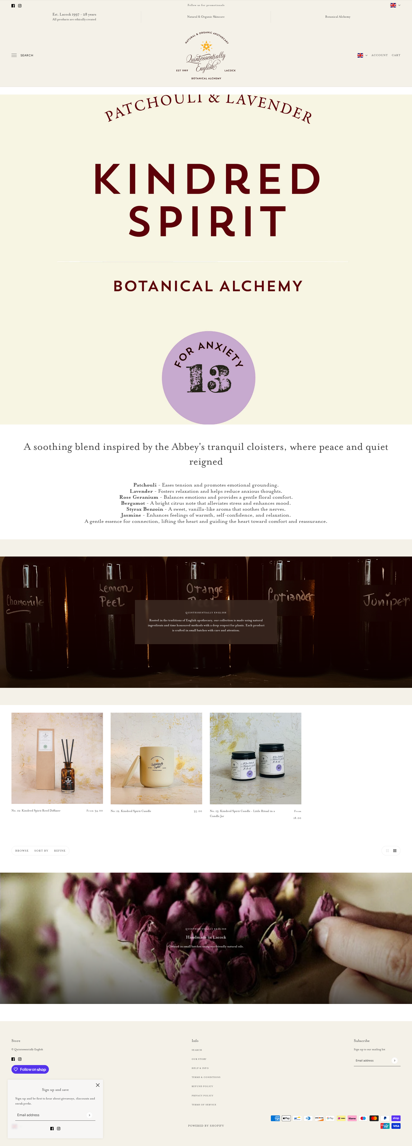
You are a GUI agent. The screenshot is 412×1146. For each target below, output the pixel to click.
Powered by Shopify (206, 1125)
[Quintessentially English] (206, 55)
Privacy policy (202, 1095)
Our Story (199, 1059)
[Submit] (89, 1115)
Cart (396, 55)
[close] (97, 1084)
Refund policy (202, 1086)
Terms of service (204, 1104)
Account (379, 55)
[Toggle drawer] (14, 55)
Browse (22, 850)
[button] (386, 850)
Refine (60, 850)
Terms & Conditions (206, 1077)
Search (27, 55)
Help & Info (200, 1068)
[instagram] (19, 5)
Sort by (41, 850)
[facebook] (13, 5)
